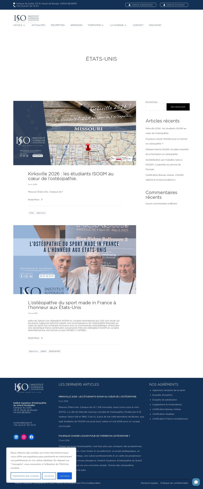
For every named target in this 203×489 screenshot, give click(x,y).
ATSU (31, 213)
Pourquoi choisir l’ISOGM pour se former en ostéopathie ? (94, 436)
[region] (41, 465)
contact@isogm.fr (22, 423)
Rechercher (151, 102)
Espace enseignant (142, 5)
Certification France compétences (170, 419)
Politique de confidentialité (174, 483)
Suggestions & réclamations (167, 404)
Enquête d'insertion (162, 395)
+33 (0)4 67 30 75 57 (27, 6)
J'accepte (64, 476)
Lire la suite (64, 426)
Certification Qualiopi (163, 414)
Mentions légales (149, 483)
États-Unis (41, 213)
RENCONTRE (54, 351)
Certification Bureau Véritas (166, 409)
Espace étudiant (175, 5)
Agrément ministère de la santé (168, 390)
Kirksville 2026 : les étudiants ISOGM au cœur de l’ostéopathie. (98, 396)
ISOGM (43, 351)
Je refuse (49, 476)
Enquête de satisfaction (164, 400)
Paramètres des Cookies (26, 476)
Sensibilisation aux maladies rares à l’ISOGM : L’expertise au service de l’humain (164, 164)
